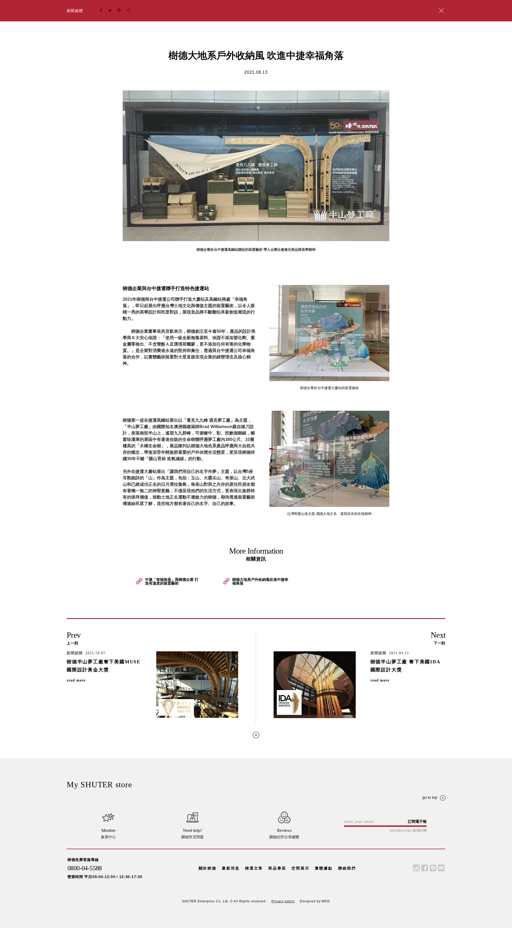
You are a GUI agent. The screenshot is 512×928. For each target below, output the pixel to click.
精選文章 (254, 868)
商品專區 (277, 868)
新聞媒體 (75, 11)
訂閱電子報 (417, 821)
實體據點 (324, 868)
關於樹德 (208, 868)
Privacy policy (283, 901)
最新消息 (231, 868)
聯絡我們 (347, 868)
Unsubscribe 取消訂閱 (408, 830)
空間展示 (300, 868)
